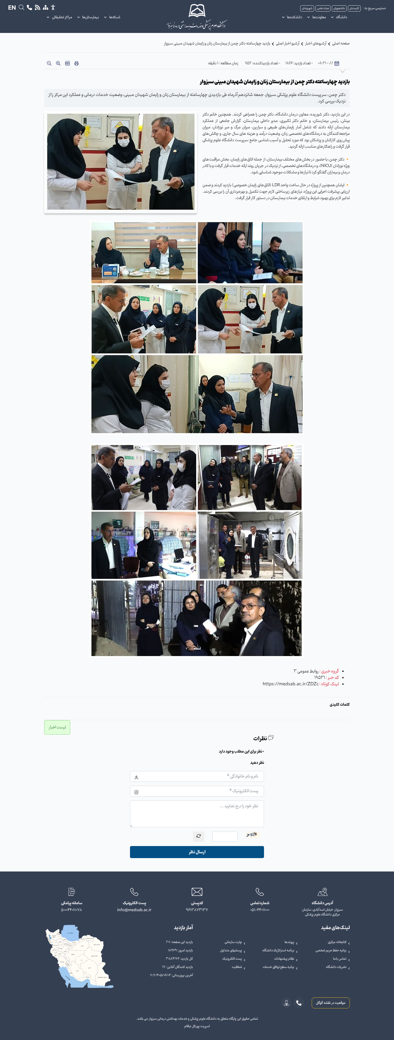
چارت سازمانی (233, 942)
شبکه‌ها (114, 17)
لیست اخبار (57, 727)
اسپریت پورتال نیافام (197, 1026)
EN (12, 8)
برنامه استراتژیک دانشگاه (278, 950)
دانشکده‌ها (294, 17)
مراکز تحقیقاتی (62, 17)
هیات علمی (323, 8)
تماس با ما (340, 958)
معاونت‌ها (319, 17)
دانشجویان (339, 8)
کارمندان (354, 8)
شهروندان (307, 8)
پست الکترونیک (232, 958)
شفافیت (237, 967)
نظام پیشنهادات (284, 958)
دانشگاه (341, 17)
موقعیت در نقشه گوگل (330, 1002)
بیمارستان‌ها (90, 17)
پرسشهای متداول (231, 950)
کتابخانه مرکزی (337, 942)
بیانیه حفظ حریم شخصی (331, 950)
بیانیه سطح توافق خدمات (278, 967)
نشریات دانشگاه (336, 967)
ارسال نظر (197, 852)
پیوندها (289, 942)
